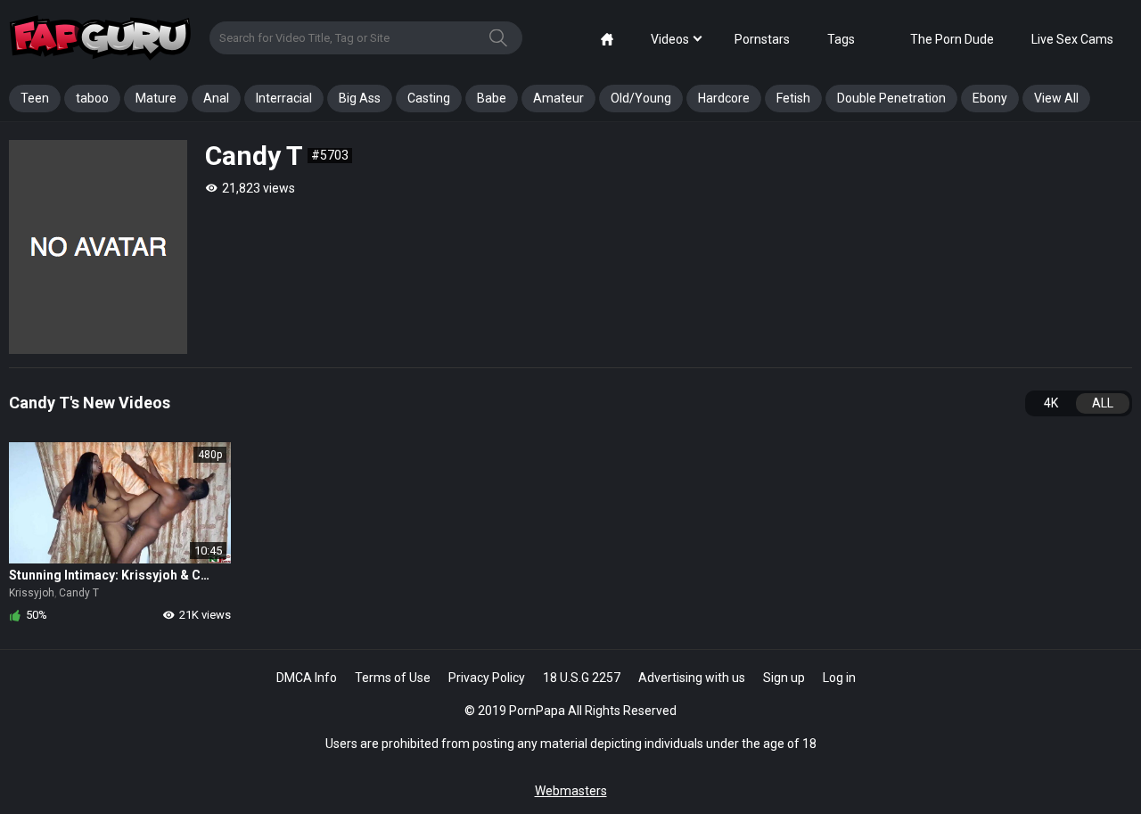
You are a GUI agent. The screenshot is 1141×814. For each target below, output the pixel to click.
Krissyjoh (31, 593)
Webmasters (571, 791)
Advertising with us (691, 677)
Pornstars (762, 39)
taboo (92, 98)
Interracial (284, 98)
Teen (35, 98)
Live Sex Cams (1072, 39)
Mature (155, 98)
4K (1051, 403)
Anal (216, 98)
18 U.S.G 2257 (581, 677)
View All (1056, 98)
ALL (1102, 403)
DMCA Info (306, 677)
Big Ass (360, 98)
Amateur (558, 98)
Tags (841, 39)
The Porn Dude (952, 39)
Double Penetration (891, 98)
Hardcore (724, 98)
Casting (428, 98)
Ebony (990, 98)
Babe (491, 98)
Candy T (79, 593)
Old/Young (641, 98)
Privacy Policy (486, 677)
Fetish (793, 98)
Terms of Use (393, 677)
